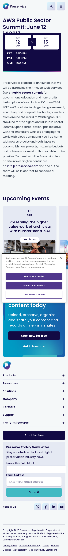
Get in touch (31, 346)
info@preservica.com (23, 166)
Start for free (34, 435)
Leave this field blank (20, 463)
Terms (46, 545)
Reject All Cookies (34, 276)
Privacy (55, 545)
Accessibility (20, 549)
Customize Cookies (34, 294)
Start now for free (34, 336)
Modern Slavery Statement (43, 549)
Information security (29, 545)
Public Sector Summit (27, 93)
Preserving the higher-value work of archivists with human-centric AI (30, 226)
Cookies (7, 549)
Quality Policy (10, 545)
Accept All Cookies (34, 285)
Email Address (15, 475)
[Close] (61, 258)
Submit (34, 492)
